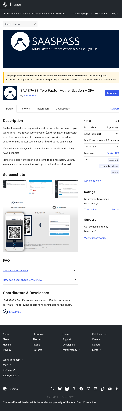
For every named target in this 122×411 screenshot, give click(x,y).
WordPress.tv (71, 349)
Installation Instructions (15, 270)
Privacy (7, 349)
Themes (37, 339)
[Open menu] (117, 4)
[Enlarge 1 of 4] (22, 183)
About (6, 334)
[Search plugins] (34, 24)
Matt (7, 364)
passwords (105, 166)
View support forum (95, 237)
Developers (68, 344)
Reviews (25, 108)
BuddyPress (11, 375)
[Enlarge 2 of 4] (48, 183)
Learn (65, 334)
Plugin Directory (11, 13)
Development (63, 108)
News (6, 339)
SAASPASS (30, 95)
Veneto (14, 388)
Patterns (37, 349)
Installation (43, 108)
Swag (96, 349)
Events (96, 339)
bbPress (9, 370)
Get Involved (99, 334)
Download (112, 93)
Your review (90, 209)
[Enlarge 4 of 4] (74, 204)
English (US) (113, 153)
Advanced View (92, 180)
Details (10, 108)
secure (115, 172)
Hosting (7, 344)
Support (114, 108)
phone (115, 166)
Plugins (36, 344)
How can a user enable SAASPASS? (22, 280)
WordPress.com (13, 359)
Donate (97, 344)
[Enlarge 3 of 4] (74, 183)
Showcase (38, 334)
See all (115, 209)
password (113, 160)
